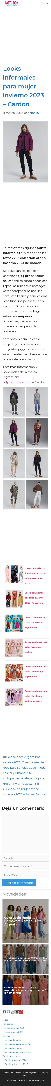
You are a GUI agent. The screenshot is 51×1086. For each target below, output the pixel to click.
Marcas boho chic (14, 1048)
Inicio (5, 1020)
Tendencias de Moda (12, 1073)
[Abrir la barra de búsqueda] (41, 3)
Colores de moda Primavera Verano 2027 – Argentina (23, 921)
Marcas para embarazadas (18, 1052)
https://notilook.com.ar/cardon (24, 382)
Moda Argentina (30, 1073)
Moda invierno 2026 (15, 1028)
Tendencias (8, 1024)
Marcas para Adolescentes (18, 1044)
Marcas (6, 1036)
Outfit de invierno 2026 (16, 1064)
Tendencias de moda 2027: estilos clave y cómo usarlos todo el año (25, 959)
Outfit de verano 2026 (16, 1060)
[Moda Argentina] (11, 3)
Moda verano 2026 (14, 1032)
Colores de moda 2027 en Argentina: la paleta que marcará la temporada (25, 990)
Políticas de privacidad (34, 1080)
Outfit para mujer (11, 1056)
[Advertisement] (25, 37)
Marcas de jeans (13, 1040)
